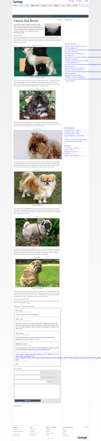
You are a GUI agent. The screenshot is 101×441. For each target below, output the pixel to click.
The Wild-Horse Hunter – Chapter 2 (72, 133)
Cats (31, 427)
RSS (86, 427)
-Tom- (17, 319)
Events (68, 5)
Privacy (47, 433)
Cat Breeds (32, 431)
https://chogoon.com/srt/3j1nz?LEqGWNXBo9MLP (37, 349)
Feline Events (33, 435)
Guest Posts (16, 433)
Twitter (80, 1)
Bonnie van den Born (40, 77)
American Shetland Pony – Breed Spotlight (74, 135)
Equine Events (16, 435)
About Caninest (51, 427)
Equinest (64, 429)
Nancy (17, 333)
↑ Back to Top (65, 435)
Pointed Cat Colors (68, 149)
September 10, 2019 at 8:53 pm (23, 345)
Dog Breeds (56, 5)
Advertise (48, 429)
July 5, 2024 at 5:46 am (21, 361)
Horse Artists (16, 429)
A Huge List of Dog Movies (72, 51)
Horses (15, 427)
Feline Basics (33, 429)
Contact (48, 435)
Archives (75, 5)
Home (15, 5)
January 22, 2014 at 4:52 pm (22, 334)
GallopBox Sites (67, 427)
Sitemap (48, 431)
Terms (51, 433)
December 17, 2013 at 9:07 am (23, 320)
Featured (44, 5)
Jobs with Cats (33, 433)
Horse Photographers (18, 431)
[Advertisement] (41, 11)
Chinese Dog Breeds (71, 73)
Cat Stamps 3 (67, 153)
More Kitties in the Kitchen (70, 151)
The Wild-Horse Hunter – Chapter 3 (72, 132)
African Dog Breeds (70, 81)
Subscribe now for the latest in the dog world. (41, 16)
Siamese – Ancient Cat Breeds (71, 155)
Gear (73, 1)
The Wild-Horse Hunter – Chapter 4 (72, 130)
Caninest (18, 2)
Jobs (63, 5)
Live (50, 5)
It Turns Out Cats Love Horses (71, 148)
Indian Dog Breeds (70, 66)
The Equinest (70, 128)
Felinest (68, 146)
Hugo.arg (40, 205)
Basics (37, 5)
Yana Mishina (40, 288)
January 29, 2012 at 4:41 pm (22, 312)
